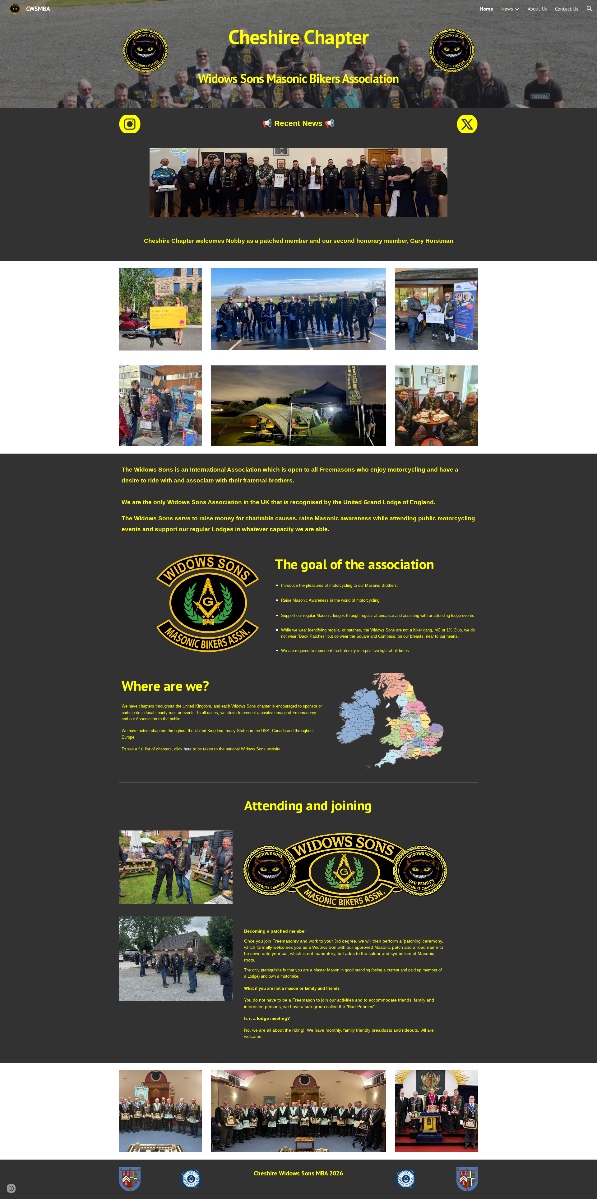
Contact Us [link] (566, 9)
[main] (298, 54)
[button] (589, 8)
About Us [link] (537, 9)
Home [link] (486, 9)
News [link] (507, 9)
